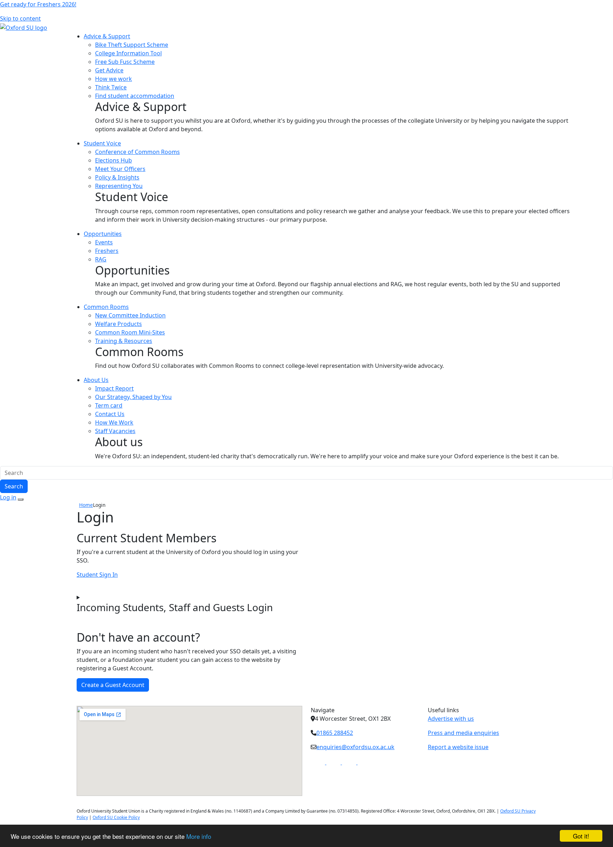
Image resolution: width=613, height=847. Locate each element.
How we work (113, 79)
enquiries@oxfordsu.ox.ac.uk (355, 747)
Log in (8, 497)
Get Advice (109, 70)
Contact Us (110, 414)
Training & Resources (123, 341)
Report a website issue (458, 747)
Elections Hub (113, 160)
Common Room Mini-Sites (130, 332)
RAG (100, 259)
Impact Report (114, 388)
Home (86, 505)
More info (198, 836)
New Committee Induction (130, 315)
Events (104, 242)
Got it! (581, 835)
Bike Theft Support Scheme (131, 45)
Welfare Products (118, 324)
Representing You (119, 186)
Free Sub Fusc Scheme (125, 62)
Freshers (106, 251)
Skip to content (20, 18)
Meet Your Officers (120, 169)
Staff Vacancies (115, 431)
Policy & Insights (117, 177)
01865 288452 (334, 733)
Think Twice (111, 87)
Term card (108, 405)
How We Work (114, 422)
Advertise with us (451, 719)
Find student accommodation (134, 96)
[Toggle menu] (20, 499)
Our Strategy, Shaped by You (133, 397)
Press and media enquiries (463, 733)
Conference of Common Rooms (137, 152)
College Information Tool (128, 53)
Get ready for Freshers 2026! (38, 4)
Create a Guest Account (112, 685)
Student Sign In (97, 574)
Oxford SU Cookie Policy (116, 817)
